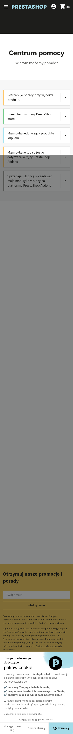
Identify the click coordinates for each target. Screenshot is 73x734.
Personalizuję (36, 728)
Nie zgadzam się (12, 728)
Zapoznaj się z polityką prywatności (23, 713)
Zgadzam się (61, 728)
